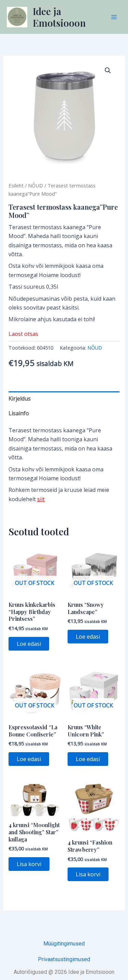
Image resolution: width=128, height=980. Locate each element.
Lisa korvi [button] (29, 864)
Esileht (16, 185)
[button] (108, 70)
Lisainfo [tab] (19, 413)
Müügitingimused (64, 943)
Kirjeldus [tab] (20, 398)
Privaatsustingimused (64, 959)
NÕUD (35, 185)
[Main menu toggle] (114, 17)
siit (41, 499)
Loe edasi (29, 644)
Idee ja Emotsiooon (59, 17)
